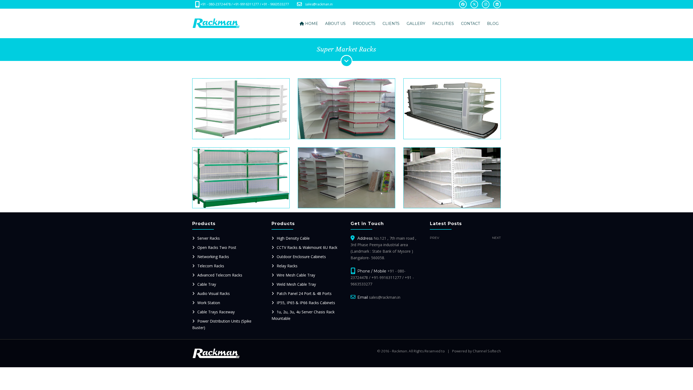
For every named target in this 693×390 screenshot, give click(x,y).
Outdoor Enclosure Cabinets (301, 256)
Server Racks (208, 238)
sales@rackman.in (319, 4)
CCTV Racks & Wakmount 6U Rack (307, 247)
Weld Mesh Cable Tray (296, 284)
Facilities (443, 23)
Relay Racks (287, 265)
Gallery (416, 23)
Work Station (208, 302)
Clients (391, 23)
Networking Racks (213, 256)
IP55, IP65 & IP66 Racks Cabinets (306, 302)
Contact (470, 23)
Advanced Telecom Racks (219, 275)
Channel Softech (487, 351)
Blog (493, 23)
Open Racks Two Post (216, 247)
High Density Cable (293, 238)
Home (311, 23)
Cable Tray (206, 284)
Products (364, 23)
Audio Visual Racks (213, 293)
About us (335, 23)
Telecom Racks (210, 265)
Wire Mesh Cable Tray (296, 275)
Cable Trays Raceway (216, 311)
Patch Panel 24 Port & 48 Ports (304, 293)
